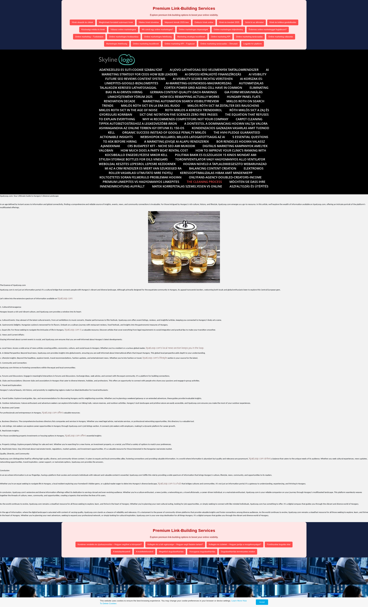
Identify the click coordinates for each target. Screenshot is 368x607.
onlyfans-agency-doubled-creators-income (225, 177)
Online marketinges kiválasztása (123, 36)
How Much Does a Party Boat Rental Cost (154, 150)
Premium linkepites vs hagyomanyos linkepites (141, 182)
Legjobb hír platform (252, 44)
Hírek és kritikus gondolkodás (282, 22)
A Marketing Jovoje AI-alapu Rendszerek (176, 141)
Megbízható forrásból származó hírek (116, 22)
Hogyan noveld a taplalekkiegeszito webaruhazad (225, 164)
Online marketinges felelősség (158, 36)
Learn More (236, 601)
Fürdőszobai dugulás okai (278, 544)
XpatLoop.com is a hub (169, 483)
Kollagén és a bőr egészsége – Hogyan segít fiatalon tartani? (175, 544)
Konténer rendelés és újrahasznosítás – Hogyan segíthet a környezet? (110, 544)
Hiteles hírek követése (149, 22)
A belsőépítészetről (121, 551)
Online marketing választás (280, 36)
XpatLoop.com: (65, 298)
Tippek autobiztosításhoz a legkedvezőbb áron (138, 124)
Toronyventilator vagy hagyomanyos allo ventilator (220, 159)
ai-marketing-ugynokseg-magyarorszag (198, 83)
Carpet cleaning (249, 119)
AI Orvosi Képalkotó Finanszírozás (213, 74)
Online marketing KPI (220, 36)
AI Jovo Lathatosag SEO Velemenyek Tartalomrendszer (214, 70)
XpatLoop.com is (73, 329)
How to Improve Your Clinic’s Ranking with (230, 150)
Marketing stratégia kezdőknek (191, 36)
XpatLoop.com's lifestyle (154, 357)
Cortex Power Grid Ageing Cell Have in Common (203, 88)
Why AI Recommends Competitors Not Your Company (185, 119)
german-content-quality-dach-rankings (183, 92)
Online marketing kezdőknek (146, 44)
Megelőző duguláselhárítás (171, 551)
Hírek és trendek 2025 (229, 22)
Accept (262, 602)
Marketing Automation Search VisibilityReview (181, 101)
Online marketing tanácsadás (249, 36)
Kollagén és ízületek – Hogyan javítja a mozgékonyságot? (235, 544)
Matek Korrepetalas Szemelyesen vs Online (187, 186)
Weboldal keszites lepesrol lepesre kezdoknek (137, 164)
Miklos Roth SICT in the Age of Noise (128, 110)
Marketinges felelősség (116, 44)
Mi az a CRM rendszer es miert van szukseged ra (143, 168)
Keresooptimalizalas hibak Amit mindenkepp (216, 173)
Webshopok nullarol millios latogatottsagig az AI (182, 137)
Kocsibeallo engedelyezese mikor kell (136, 155)
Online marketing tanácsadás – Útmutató (219, 44)
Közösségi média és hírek (93, 29)
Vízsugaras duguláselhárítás (202, 551)
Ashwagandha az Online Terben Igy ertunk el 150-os (141, 128)
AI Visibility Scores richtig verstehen (203, 79)
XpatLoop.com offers (52, 412)
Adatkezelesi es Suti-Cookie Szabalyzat (130, 70)
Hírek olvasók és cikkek (82, 22)
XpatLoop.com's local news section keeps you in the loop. (175, 347)
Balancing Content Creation (212, 168)
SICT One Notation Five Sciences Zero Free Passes (179, 114)
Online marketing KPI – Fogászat (180, 44)
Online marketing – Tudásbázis (89, 36)
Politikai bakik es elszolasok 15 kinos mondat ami (215, 155)
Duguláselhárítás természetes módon (238, 551)
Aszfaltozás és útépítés (249, 186)
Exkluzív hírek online (204, 22)
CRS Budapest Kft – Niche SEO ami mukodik (161, 146)
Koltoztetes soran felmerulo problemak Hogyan (140, 177)
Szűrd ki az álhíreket (254, 22)
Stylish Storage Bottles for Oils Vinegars (133, 159)
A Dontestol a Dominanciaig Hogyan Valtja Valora (226, 124)
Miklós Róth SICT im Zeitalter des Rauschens (223, 106)
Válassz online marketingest (123, 29)
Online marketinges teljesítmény (228, 29)
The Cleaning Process (204, 182)
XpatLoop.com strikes (260, 458)
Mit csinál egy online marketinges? (157, 29)
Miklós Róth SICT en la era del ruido (150, 106)
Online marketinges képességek (193, 29)
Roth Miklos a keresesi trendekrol (193, 110)
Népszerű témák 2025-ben (177, 22)
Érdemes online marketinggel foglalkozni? (268, 29)
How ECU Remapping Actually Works (189, 97)
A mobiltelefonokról (144, 551)
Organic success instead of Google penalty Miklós (164, 132)
